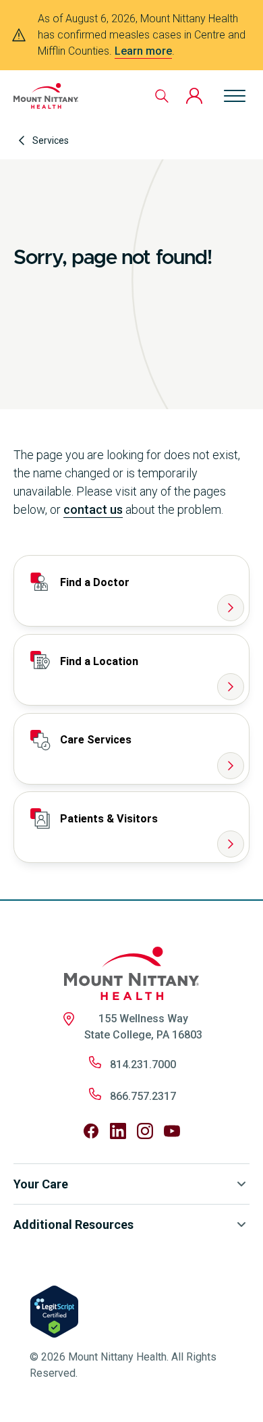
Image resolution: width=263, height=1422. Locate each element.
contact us (93, 509)
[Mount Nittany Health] (45, 96)
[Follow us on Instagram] (145, 1131)
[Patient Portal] (194, 96)
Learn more (143, 51)
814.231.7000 (143, 1064)
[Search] (161, 96)
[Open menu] (235, 96)
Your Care (40, 1184)
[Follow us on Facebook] (91, 1131)
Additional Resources (73, 1224)
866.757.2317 (143, 1096)
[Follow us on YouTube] (172, 1131)
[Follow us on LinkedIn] (118, 1131)
